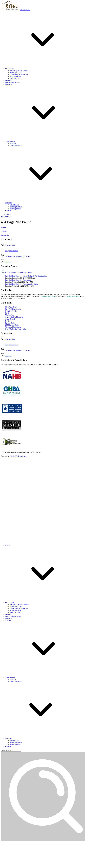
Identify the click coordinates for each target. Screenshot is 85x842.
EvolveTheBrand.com (18, 456)
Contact (8, 211)
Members (8, 203)
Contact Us (5, 235)
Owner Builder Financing (19, 74)
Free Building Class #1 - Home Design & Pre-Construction (26, 276)
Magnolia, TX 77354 (23, 256)
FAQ (7, 313)
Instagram (8, 262)
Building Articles (16, 72)
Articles (8, 620)
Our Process (9, 68)
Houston (13, 144)
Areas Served (10, 142)
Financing (8, 84)
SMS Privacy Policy (12, 325)
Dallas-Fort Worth (16, 145)
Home (7, 545)
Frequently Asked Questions (20, 70)
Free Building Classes (13, 82)
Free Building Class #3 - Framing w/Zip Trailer (21, 284)
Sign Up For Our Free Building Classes (18, 272)
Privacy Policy (10, 323)
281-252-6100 (25, 10)
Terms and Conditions (13, 327)
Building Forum (15, 209)
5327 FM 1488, (10, 256)
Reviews (4, 231)
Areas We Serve (15, 76)
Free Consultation (73, 296)
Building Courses (16, 207)
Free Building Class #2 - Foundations (18, 280)
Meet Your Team (15, 78)
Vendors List (14, 205)
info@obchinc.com (11, 251)
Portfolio (8, 80)
